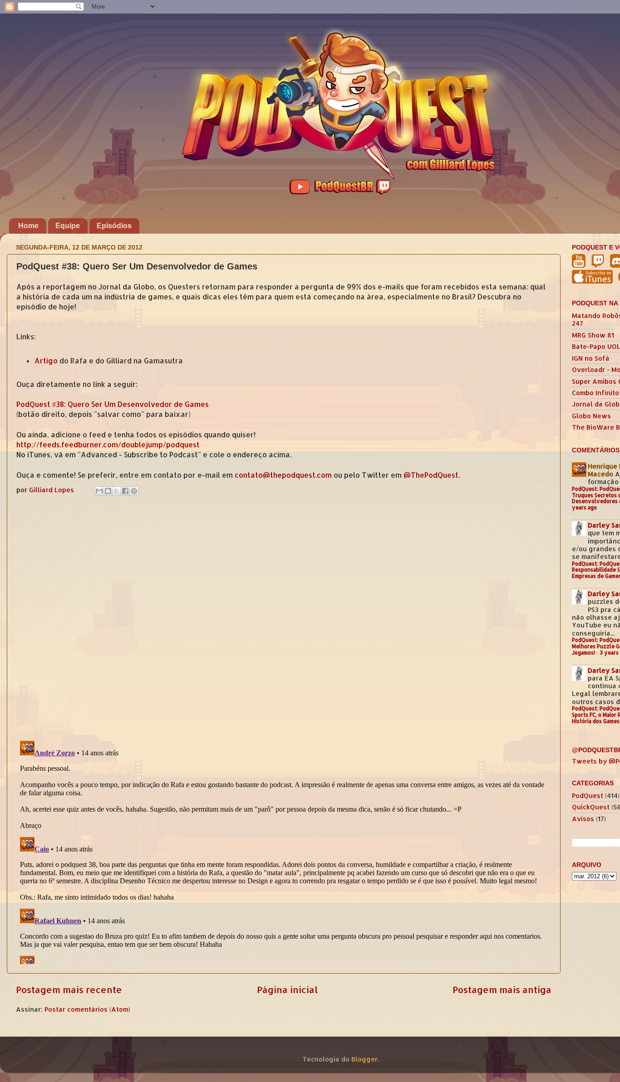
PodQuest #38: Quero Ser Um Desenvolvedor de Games (112, 404)
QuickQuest (591, 807)
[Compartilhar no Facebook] (125, 490)
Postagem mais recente (69, 989)
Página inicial (287, 989)
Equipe (67, 226)
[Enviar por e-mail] (99, 490)
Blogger (364, 1059)
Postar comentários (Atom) (87, 1009)
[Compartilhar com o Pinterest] (133, 490)
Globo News (591, 415)
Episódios (114, 226)
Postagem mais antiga (502, 989)
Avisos (583, 818)
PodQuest (587, 795)
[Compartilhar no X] (116, 490)
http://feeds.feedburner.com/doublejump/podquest (108, 444)
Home (28, 226)
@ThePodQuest (430, 475)
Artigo (46, 360)
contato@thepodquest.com (283, 475)
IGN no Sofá (591, 358)
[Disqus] (283, 616)
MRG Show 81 (593, 335)
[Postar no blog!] (108, 490)
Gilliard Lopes (52, 489)
